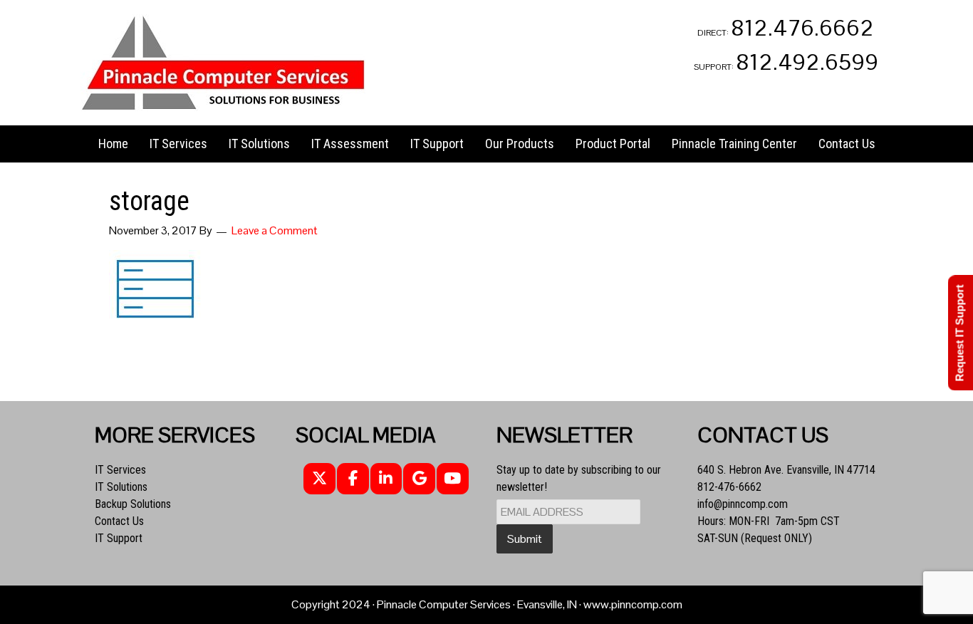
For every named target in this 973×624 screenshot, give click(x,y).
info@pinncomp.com (742, 504)
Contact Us (119, 521)
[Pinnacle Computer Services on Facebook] (353, 479)
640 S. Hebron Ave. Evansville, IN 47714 (786, 470)
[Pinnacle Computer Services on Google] (419, 479)
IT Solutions (121, 487)
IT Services (120, 470)
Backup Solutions (133, 504)
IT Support (118, 538)
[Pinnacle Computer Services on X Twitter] (319, 479)
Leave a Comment (274, 230)
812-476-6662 (729, 487)
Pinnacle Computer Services (222, 62)
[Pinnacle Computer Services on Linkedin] (386, 479)
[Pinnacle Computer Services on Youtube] (453, 479)
